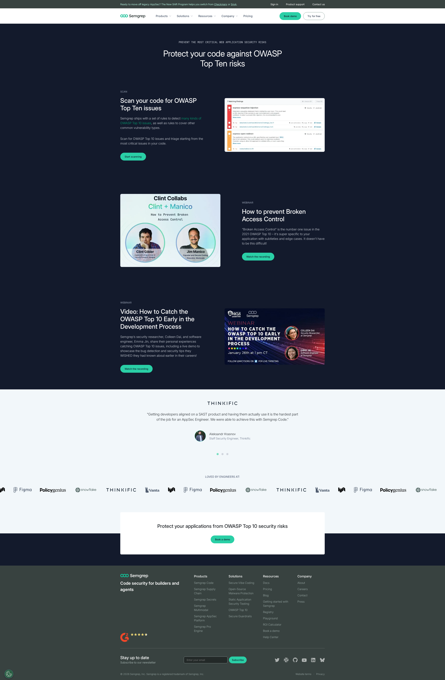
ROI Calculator (272, 624)
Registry (268, 612)
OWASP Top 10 (238, 610)
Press (301, 601)
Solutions (183, 16)
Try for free (314, 16)
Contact (302, 595)
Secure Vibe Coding (241, 583)
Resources (205, 16)
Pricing (248, 16)
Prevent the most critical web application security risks (222, 42)
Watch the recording (258, 256)
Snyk (234, 4)
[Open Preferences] (9, 674)
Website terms (303, 674)
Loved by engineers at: (222, 476)
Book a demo (222, 539)
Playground (270, 618)
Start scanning (133, 156)
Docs (266, 583)
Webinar (247, 202)
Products (162, 16)
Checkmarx (220, 4)
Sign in (274, 4)
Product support (295, 4)
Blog (266, 595)
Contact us (318, 4)
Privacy (320, 674)
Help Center (270, 637)
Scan (123, 91)
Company (227, 16)
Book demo (290, 16)
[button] (170, 16)
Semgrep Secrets (205, 599)
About (301, 583)
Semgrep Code (203, 583)
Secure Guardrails (240, 616)
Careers (302, 589)
